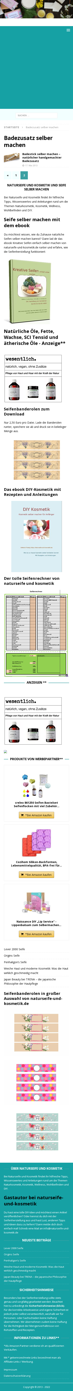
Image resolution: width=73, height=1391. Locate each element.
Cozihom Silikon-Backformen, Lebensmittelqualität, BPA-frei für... (36, 863)
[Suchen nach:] (36, 115)
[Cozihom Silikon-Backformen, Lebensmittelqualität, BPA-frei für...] (36, 842)
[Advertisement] (36, 72)
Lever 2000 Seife (14, 949)
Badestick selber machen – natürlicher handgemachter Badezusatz (42, 157)
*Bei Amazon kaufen (38, 815)
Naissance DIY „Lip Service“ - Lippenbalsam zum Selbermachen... (36, 923)
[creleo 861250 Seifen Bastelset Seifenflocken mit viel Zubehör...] (36, 783)
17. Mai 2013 (31, 165)
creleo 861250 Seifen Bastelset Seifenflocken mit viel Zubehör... (36, 804)
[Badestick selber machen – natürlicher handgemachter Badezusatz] (11, 157)
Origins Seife (12, 955)
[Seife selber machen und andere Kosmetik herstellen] (36, 16)
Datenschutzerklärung (17, 1375)
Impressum (10, 1369)
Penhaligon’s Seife (15, 962)
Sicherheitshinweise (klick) (46, 1305)
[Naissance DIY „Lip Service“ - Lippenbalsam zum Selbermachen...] (36, 902)
